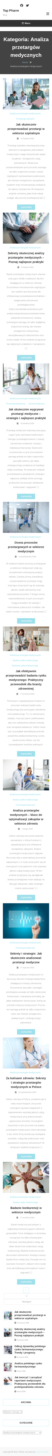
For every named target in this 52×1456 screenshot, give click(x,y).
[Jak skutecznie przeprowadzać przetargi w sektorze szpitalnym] (8, 1315)
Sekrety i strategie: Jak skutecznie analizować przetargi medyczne (26, 958)
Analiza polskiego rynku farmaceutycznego (28, 1365)
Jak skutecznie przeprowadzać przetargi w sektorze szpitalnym (26, 129)
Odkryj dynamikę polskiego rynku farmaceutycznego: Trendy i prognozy (30, 1349)
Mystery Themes (42, 1452)
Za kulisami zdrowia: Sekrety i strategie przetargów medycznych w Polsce (26, 1083)
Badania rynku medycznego (25, 665)
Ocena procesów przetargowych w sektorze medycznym (26, 547)
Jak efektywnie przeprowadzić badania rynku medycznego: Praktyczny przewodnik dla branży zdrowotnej (26, 680)
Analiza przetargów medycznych (25, 113)
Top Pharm (11, 10)
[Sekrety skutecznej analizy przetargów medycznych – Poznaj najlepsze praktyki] (8, 1333)
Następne (26, 1302)
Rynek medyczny (36, 404)
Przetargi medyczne (15, 404)
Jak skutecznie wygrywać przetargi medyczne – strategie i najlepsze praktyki (26, 414)
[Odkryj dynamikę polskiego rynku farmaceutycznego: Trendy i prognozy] (8, 1350)
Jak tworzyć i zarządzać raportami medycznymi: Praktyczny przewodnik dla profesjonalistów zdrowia (29, 1382)
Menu (27, 23)
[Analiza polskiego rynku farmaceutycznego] (8, 1367)
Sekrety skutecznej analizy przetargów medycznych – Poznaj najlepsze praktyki (26, 258)
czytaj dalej (26, 207)
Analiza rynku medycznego (25, 660)
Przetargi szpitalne (25, 119)
